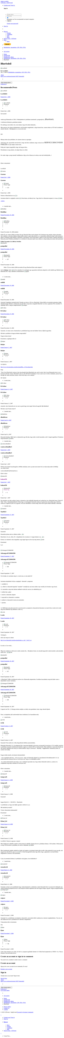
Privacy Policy (7, 1006)
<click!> (3, 201)
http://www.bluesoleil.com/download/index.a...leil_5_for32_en (16, 640)
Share (2, 75)
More (8, 37)
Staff (8, 35)
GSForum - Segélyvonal (7, 2)
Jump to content (4, 1)
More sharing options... (6, 82)
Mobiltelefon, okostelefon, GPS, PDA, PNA (19, 72)
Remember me (10, 19)
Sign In (9, 20)
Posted (5, 97)
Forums (9, 33)
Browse (6, 31)
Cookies (6, 1009)
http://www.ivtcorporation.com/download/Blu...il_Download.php (17, 367)
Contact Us (6, 1008)
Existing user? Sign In (9, 5)
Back (8, 1025)
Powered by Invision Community (25, 1012)
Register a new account (6, 969)
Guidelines (9, 34)
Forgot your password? (12, 23)
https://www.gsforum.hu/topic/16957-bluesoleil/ (12, 76)
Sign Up (6, 26)
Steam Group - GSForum (10, 38)
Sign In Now (4, 978)
